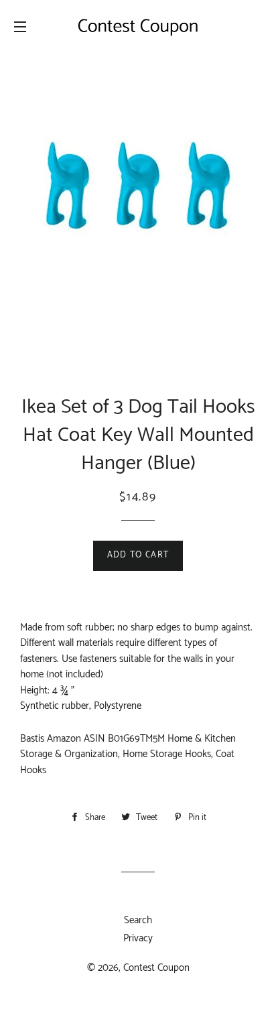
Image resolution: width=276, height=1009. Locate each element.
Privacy (138, 938)
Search (138, 920)
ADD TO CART (138, 555)
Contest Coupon (156, 967)
